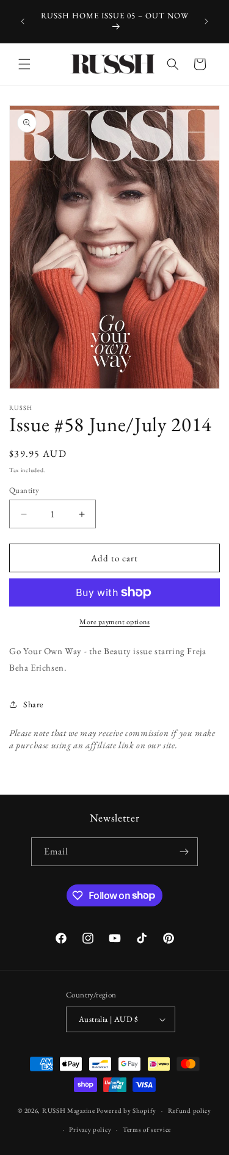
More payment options (114, 622)
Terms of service (147, 1129)
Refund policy (189, 1110)
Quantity (24, 490)
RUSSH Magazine (68, 1110)
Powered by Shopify (126, 1110)
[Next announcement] (206, 21)
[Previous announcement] (22, 21)
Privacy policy (90, 1129)
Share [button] (33, 704)
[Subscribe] (183, 851)
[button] (24, 64)
